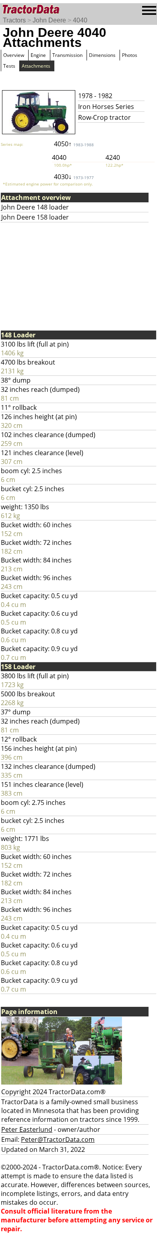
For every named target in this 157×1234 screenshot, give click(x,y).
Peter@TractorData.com (58, 1139)
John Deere (49, 20)
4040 (80, 20)
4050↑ (74, 143)
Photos (129, 55)
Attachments (36, 66)
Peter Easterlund (26, 1129)
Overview (13, 55)
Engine (38, 55)
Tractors (14, 20)
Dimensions (102, 55)
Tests (9, 66)
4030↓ (74, 176)
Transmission (67, 55)
